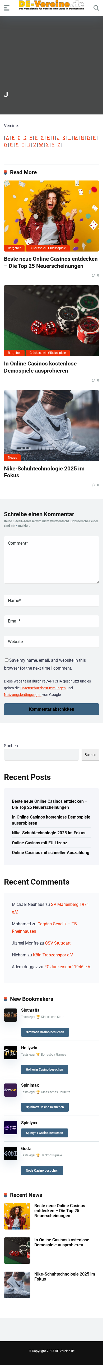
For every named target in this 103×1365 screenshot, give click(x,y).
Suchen (11, 745)
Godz (26, 1148)
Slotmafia (30, 1010)
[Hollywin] (10, 1057)
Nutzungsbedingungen (22, 694)
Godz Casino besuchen (42, 1170)
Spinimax (30, 1085)
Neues (12, 457)
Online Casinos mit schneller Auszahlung (50, 852)
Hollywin (29, 1047)
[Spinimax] (10, 1095)
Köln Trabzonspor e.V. (53, 954)
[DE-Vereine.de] (51, 6)
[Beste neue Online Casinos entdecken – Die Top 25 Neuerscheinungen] (51, 216)
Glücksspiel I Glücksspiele (48, 248)
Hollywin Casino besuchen (44, 1069)
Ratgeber (14, 248)
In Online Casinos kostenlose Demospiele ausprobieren (40, 367)
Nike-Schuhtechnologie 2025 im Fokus (48, 832)
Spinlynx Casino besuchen (44, 1133)
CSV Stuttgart (58, 943)
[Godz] (10, 1158)
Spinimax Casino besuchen (45, 1107)
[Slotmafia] (10, 1020)
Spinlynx (29, 1122)
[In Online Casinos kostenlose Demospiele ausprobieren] (51, 320)
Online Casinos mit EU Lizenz (39, 842)
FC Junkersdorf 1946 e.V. (67, 966)
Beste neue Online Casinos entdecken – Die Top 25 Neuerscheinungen (51, 262)
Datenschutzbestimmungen (43, 688)
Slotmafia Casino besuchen (45, 1032)
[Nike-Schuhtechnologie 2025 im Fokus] (51, 425)
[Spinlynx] (10, 1132)
